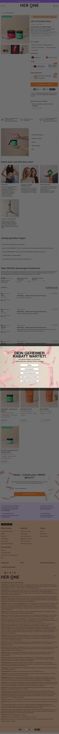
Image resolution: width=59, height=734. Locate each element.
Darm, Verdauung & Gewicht (29, 377)
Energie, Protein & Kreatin (29, 380)
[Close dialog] (1, 347)
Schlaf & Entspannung (29, 373)
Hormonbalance (29, 369)
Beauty (30, 365)
